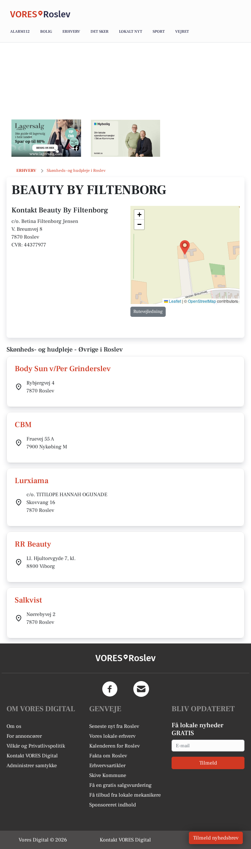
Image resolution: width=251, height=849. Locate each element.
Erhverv (71, 31)
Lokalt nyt (130, 31)
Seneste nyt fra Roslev (114, 726)
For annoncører (24, 736)
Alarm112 (20, 31)
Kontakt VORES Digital (32, 755)
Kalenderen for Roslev (114, 746)
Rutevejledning (148, 312)
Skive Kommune (107, 775)
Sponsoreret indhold (112, 805)
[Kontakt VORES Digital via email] (141, 689)
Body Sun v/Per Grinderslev (63, 369)
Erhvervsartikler (107, 765)
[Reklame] (46, 138)
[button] (185, 247)
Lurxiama (31, 481)
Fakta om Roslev (108, 755)
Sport (159, 31)
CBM (23, 425)
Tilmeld (208, 763)
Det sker (100, 31)
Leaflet (174, 301)
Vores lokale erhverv (112, 736)
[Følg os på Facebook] (110, 689)
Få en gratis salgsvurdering (120, 785)
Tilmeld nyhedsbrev (216, 838)
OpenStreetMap (202, 301)
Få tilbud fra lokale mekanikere (125, 795)
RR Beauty (33, 544)
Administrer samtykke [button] (32, 765)
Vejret (182, 31)
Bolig (46, 31)
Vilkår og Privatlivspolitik (36, 746)
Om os (14, 726)
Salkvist (28, 600)
